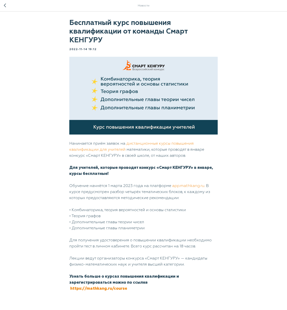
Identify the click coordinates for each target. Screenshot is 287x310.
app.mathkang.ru (188, 185)
